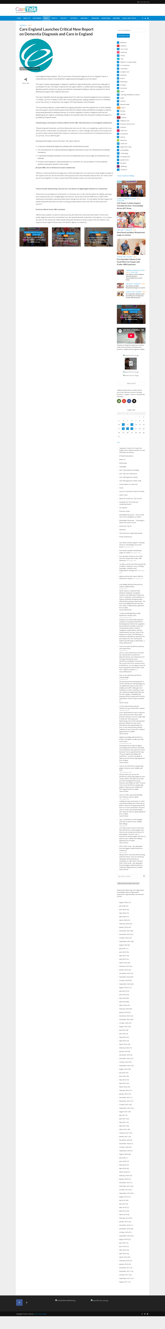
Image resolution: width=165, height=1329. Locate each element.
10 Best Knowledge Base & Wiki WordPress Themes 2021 (129, 614)
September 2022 (125, 1065)
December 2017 (124, 1268)
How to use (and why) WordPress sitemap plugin (130, 676)
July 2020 (122, 1158)
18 (123, 429)
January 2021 (123, 1136)
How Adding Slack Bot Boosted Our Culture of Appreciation (131, 585)
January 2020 (123, 1179)
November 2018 (124, 1229)
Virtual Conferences (125, 537)
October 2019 (124, 1190)
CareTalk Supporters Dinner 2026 (29, 23)
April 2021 (122, 1126)
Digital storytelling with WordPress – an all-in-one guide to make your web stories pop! (131, 739)
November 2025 (124, 934)
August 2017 (123, 1282)
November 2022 (124, 1058)
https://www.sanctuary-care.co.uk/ (128, 883)
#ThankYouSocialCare (126, 456)
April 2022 (122, 1083)
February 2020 (124, 1175)
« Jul (118, 442)
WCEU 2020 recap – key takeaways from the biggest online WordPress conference (131, 848)
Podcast (63, 18)
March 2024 (123, 1005)
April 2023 (122, 1041)
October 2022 (124, 1062)
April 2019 (122, 1211)
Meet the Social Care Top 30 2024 (130, 498)
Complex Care (94, 232)
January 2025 (123, 970)
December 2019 (124, 1182)
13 (132, 424)
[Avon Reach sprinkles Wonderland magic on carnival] (131, 220)
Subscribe (116, 18)
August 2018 (123, 1239)
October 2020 (124, 1147)
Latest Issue (123, 495)
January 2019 (123, 1222)
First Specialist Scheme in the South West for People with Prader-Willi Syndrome (99, 239)
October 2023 (124, 1023)
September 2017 (125, 1278)
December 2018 (124, 1225)
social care (36, 234)
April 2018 (122, 1253)
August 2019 (123, 1197)
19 (127, 429)
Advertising (106, 18)
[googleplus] (124, 401)
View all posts (131, 383)
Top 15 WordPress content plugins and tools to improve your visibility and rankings (130, 821)
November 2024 (124, 977)
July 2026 (122, 906)
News (46, 18)
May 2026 (122, 913)
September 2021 (125, 1108)
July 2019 (122, 1200)
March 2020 (123, 1172)
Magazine (84, 18)
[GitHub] (134, 401)
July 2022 (122, 1073)
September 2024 (125, 984)
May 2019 (122, 1207)
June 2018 (122, 1246)
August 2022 (123, 1069)
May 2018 (122, 1250)
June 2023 (122, 1034)
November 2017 (124, 1271)
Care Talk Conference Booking (129, 470)
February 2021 (124, 1133)
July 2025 (122, 948)
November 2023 (124, 1019)
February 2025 (124, 966)
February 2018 (124, 1261)
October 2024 (124, 980)
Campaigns (95, 18)
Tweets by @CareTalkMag (125, 176)
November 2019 (124, 1186)
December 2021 (124, 1097)
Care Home (61, 233)
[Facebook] (129, 401)
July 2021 (122, 1115)
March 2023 (123, 1044)
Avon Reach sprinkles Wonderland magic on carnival (66, 240)
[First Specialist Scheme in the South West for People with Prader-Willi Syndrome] (131, 246)
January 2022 (123, 1094)
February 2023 (124, 1048)
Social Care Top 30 (129, 18)
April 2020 (122, 1168)
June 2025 (122, 952)
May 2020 (122, 1165)
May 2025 (122, 956)
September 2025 (125, 941)
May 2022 (122, 1080)
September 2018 (125, 1236)
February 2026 (124, 924)
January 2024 (123, 1012)
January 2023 (123, 1051)
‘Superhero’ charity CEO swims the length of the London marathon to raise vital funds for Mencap (132, 450)
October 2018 (124, 1232)
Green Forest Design (40, 1314)
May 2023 (122, 1037)
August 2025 (123, 945)
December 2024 (124, 973)
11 (123, 424)
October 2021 (124, 1104)
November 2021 (124, 1101)
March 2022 (123, 1087)
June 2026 (122, 909)
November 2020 (124, 1143)
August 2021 (123, 1112)
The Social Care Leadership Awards (130, 533)
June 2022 (122, 1076)
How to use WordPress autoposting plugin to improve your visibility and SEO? (131, 768)
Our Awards (37, 18)
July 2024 (122, 991)
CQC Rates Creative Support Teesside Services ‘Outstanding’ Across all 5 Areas (33, 239)
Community (70, 233)
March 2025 (123, 963)
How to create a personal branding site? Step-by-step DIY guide (130, 796)
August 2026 (123, 902)
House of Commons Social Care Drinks (131, 491)
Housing (103, 232)
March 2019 (123, 1214)
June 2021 (122, 1119)
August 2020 (123, 1154)
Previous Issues (124, 511)
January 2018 (123, 1264)
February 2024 (124, 1009)
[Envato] (119, 401)
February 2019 (124, 1218)
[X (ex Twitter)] (26, 1302)
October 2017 (124, 1275)
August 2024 (123, 987)
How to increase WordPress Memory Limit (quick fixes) (131, 647)
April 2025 (122, 959)
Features (73, 18)
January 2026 (123, 927)
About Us (26, 18)
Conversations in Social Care (128, 484)
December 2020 (124, 1140)
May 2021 (122, 1122)
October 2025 (124, 938)
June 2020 (122, 1161)
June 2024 (122, 995)
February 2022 (124, 1090)
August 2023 (123, 1026)
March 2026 (123, 920)
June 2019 (122, 1204)
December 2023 (124, 1016)
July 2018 (122, 1243)
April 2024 (122, 1002)
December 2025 (124, 931)
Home (19, 18)
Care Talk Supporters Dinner (128, 477)
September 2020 (125, 1151)
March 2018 (123, 1257)
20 (132, 429)
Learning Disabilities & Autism (33, 232)
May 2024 (122, 998)
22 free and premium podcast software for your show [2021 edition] (131, 707)
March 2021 (123, 1129)
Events (54, 18)
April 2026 (122, 917)
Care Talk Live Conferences (128, 474)
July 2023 (122, 1030)
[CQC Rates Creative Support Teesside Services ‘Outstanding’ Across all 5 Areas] (131, 188)
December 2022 (124, 1055)
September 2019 (125, 1193)
